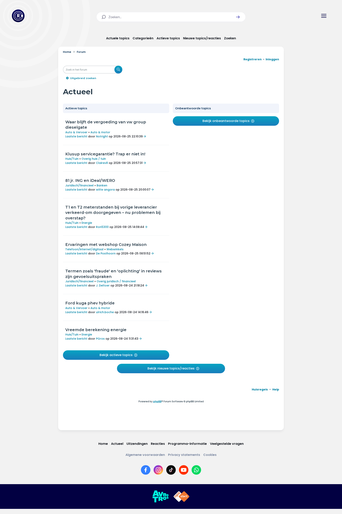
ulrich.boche (105, 312)
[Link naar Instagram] (158, 470)
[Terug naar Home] (18, 15)
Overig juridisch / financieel (116, 281)
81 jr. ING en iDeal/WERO (90, 180)
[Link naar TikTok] (171, 470)
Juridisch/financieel (79, 185)
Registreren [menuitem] (252, 59)
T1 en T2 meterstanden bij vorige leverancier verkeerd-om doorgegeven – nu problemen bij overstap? (113, 212)
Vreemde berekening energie (95, 329)
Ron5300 (102, 227)
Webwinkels (115, 249)
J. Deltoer (103, 285)
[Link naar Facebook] (145, 470)
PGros (100, 339)
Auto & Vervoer (76, 132)
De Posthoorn (106, 253)
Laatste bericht (76, 136)
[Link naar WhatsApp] (196, 470)
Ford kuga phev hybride (90, 303)
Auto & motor (100, 132)
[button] (238, 17)
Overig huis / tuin (94, 159)
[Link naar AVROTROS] (160, 496)
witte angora (105, 190)
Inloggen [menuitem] (272, 59)
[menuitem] (260, 389)
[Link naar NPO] (181, 496)
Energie (87, 223)
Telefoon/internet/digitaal (84, 249)
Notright (102, 136)
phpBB (157, 401)
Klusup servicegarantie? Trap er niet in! (105, 154)
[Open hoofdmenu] (323, 15)
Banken (102, 185)
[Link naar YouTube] (183, 470)
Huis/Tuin (72, 159)
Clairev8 (102, 163)
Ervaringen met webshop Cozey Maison (106, 244)
